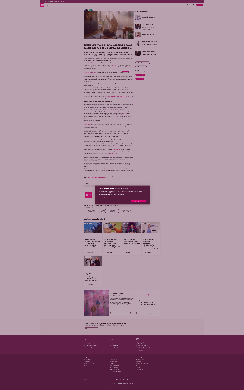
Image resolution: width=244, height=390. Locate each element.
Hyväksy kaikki (138, 201)
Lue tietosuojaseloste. (104, 197)
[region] (122, 195)
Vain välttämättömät (122, 201)
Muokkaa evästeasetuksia (106, 201)
